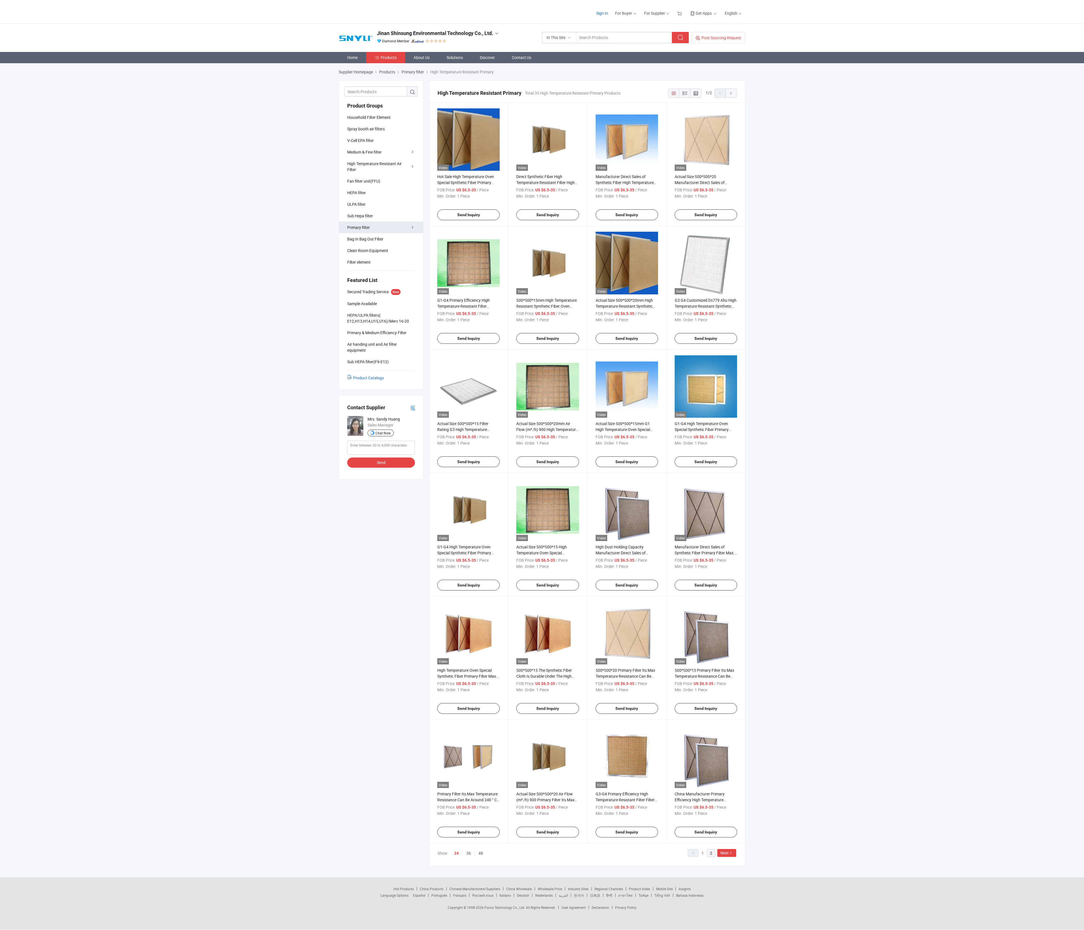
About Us (422, 57)
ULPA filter (356, 204)
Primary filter (358, 227)
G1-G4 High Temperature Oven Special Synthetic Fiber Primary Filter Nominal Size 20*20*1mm (464, 552)
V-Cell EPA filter (360, 140)
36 (468, 853)
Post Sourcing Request (721, 37)
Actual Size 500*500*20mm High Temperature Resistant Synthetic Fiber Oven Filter (624, 306)
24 (456, 853)
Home (352, 57)
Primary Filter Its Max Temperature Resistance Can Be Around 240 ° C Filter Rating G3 (467, 799)
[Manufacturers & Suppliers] (375, 11)
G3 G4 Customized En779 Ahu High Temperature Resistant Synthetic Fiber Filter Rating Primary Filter (705, 306)
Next (724, 852)
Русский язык (482, 895)
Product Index (639, 889)
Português (439, 895)
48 (480, 853)
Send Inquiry (468, 215)
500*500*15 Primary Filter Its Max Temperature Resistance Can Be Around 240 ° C (704, 676)
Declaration (600, 907)
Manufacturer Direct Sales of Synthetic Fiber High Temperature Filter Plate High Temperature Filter (626, 182)
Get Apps (704, 13)
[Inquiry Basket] (680, 13)
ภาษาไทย (625, 895)
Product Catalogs (368, 377)
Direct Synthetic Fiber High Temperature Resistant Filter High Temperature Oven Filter (545, 182)
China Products (431, 889)
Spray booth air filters (366, 129)
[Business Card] (412, 408)
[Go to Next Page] (731, 93)
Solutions (455, 57)
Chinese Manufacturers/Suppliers (474, 889)
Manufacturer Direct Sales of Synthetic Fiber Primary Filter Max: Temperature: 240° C (704, 552)
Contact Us (521, 57)
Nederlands (544, 895)
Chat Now (383, 433)
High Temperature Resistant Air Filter (374, 166)
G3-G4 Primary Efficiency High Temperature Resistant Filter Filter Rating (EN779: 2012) (625, 799)
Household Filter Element (369, 117)
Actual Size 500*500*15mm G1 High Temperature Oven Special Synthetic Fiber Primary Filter (623, 429)
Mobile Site (664, 889)
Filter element (359, 262)
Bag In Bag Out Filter (365, 239)
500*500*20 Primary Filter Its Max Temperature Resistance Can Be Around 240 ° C (625, 676)
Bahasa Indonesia (689, 895)
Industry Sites (578, 889)
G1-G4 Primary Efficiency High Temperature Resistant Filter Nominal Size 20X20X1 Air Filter (464, 306)
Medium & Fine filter (364, 152)
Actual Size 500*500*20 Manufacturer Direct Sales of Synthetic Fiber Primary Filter (700, 182)
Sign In (602, 13)
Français (459, 895)
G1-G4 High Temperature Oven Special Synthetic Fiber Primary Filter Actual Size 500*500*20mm (704, 429)
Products (389, 57)
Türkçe (643, 895)
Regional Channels (609, 889)
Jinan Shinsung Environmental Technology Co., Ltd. (435, 33)
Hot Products (404, 889)
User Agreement (573, 907)
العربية (563, 895)
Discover (487, 57)
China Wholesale (519, 889)
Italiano (505, 895)
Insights (685, 889)
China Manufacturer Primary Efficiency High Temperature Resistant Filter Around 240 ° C (701, 799)
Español (419, 895)
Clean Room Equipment (367, 250)
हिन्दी (609, 895)
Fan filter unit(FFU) (363, 181)
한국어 (579, 895)
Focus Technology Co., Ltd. (505, 907)
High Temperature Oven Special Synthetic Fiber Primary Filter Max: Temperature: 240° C (467, 676)
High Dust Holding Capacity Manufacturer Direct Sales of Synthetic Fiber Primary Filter (621, 552)
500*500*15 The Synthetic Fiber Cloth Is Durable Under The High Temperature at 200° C (544, 676)
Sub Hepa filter (360, 215)
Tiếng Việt (662, 895)
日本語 (595, 895)
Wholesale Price (550, 889)
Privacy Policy (626, 907)
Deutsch (523, 895)
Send (381, 462)
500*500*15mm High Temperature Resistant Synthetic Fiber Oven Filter (546, 306)
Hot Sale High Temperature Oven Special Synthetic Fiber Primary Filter (465, 182)
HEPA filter (356, 192)
